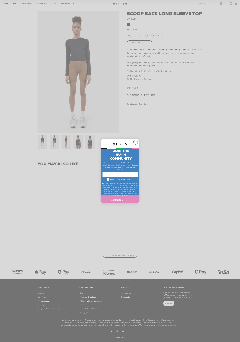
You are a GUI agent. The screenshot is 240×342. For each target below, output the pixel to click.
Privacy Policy (111, 185)
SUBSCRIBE (120, 200)
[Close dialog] (135, 142)
